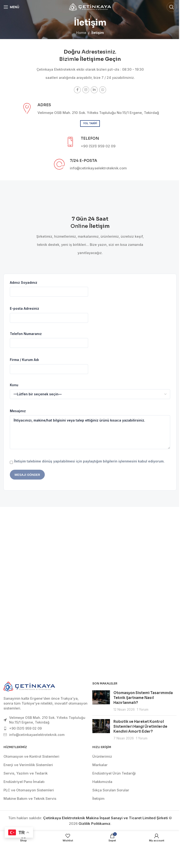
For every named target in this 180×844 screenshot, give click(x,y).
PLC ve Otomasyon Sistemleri (29, 790)
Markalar (100, 765)
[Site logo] (90, 6)
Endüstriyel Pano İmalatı (24, 781)
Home (81, 32)
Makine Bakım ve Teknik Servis (30, 798)
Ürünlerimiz (102, 756)
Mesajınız (18, 411)
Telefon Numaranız (26, 334)
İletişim (98, 798)
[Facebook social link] (77, 89)
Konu (14, 385)
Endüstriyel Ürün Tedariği (114, 773)
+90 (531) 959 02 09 (25, 728)
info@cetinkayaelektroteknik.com (36, 735)
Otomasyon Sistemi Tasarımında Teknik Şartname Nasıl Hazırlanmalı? (143, 698)
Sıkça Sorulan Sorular (110, 790)
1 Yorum (142, 709)
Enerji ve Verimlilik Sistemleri (28, 765)
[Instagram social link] (85, 89)
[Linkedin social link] (94, 89)
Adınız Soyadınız (23, 282)
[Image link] (29, 686)
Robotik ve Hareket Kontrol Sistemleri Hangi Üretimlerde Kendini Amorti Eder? (140, 726)
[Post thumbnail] (101, 701)
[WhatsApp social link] (102, 89)
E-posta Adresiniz (24, 308)
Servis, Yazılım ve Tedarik (26, 773)
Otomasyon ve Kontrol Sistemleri (31, 756)
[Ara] (171, 7)
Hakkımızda (102, 781)
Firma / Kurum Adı (24, 360)
